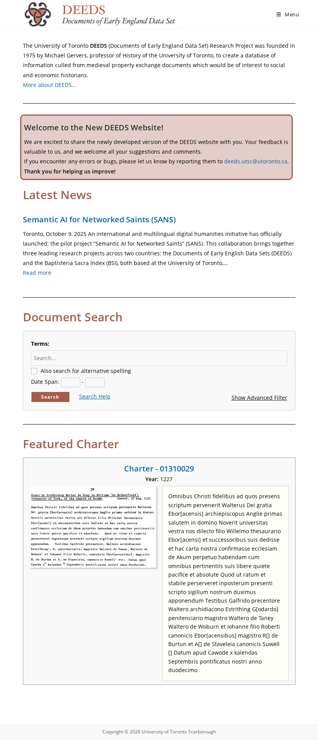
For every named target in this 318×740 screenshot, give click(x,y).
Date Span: (45, 381)
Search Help (95, 396)
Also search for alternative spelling (86, 370)
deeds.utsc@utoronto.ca (255, 161)
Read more (37, 272)
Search (50, 396)
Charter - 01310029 (159, 468)
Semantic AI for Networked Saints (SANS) (99, 219)
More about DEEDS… (49, 84)
